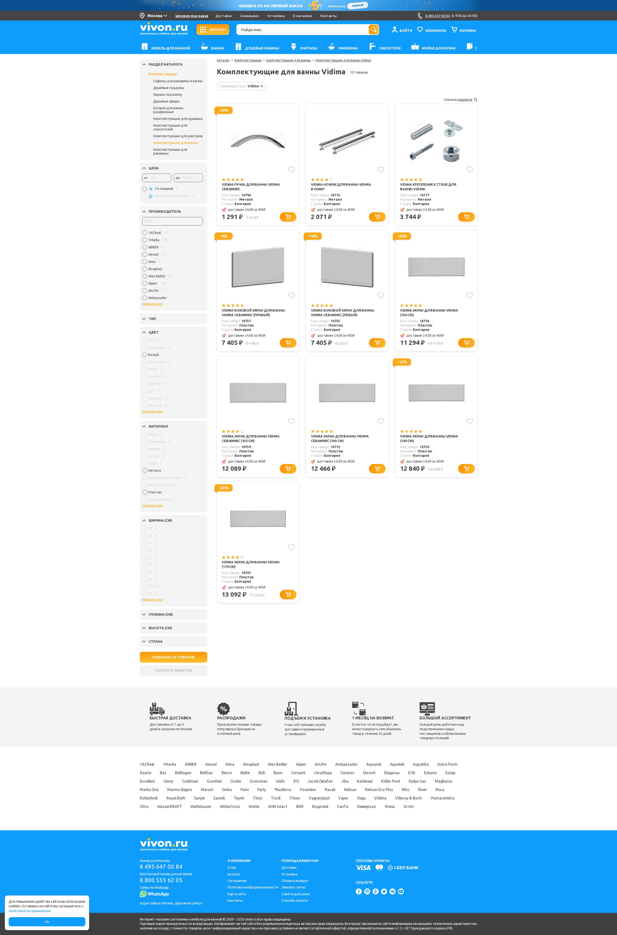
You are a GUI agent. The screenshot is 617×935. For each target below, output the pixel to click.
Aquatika (421, 764)
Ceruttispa (323, 773)
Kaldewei (364, 781)
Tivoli (276, 798)
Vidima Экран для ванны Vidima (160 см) (429, 438)
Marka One (149, 789)
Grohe (235, 781)
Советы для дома (296, 894)
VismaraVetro (442, 798)
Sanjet (199, 798)
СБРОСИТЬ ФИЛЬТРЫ (173, 670)
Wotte (253, 806)
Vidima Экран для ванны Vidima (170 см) (251, 564)
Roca (440, 789)
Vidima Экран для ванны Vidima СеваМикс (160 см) (340, 438)
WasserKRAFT (169, 806)
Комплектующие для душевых (178, 119)
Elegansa (392, 773)
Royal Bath (176, 798)
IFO (296, 781)
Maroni (207, 789)
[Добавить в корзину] (288, 217)
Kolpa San (417, 781)
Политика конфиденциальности (253, 887)
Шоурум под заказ (191, 16)
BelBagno (183, 773)
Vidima (380, 798)
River (422, 789)
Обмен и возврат (295, 881)
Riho (406, 789)
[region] (172, 266)
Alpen (301, 764)
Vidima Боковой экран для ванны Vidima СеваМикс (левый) (342, 312)
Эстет (408, 806)
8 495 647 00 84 (161, 866)
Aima (230, 764)
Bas (163, 773)
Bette (245, 773)
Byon (278, 773)
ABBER (191, 764)
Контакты (329, 16)
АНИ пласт (278, 806)
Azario (145, 773)
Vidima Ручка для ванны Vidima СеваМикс (251, 187)
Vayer (343, 798)
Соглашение (237, 881)
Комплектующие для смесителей (170, 127)
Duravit (369, 773)
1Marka (169, 764)
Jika (345, 781)
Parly (261, 789)
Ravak (330, 789)
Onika (227, 789)
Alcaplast (251, 764)
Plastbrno (283, 789)
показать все (152, 304)
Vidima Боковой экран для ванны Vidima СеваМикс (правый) (253, 312)
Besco (226, 773)
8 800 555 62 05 (161, 880)
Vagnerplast (319, 798)
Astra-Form (447, 764)
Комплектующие (162, 74)
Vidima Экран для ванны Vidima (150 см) (429, 312)
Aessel (210, 764)
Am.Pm (321, 764)
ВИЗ (299, 806)
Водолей (320, 806)
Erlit (411, 773)
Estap (450, 773)
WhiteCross (230, 806)
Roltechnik (149, 798)
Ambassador (346, 764)
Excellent (147, 781)
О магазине (302, 16)
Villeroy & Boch (408, 798)
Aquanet (373, 764)
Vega (361, 798)
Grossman (259, 781)
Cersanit (298, 773)
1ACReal (147, 764)
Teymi (239, 798)
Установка (276, 16)
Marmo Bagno (179, 789)
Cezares (347, 773)
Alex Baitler (277, 764)
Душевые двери (166, 101)
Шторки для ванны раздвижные (168, 110)
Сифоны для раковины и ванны (178, 81)
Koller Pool (390, 781)
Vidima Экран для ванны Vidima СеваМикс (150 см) (251, 438)
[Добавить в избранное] (291, 170)
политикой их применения (30, 911)
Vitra (144, 806)
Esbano (430, 773)
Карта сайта (237, 894)
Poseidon (308, 789)
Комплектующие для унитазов (178, 136)
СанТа (342, 806)
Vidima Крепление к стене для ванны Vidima (428, 187)
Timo (257, 798)
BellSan (206, 773)
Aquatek (397, 764)
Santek (219, 798)
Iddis (280, 781)
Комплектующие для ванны (175, 143)
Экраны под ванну (167, 94)
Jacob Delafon (320, 781)
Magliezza (443, 781)
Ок (47, 922)
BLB (261, 773)
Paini (245, 789)
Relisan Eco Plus (379, 789)
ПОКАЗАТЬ (174, 657)
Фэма (390, 806)
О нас (232, 867)
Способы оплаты (295, 900)
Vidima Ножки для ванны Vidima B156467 (341, 187)
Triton (294, 798)
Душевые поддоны (168, 88)
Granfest (214, 781)
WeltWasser (200, 806)
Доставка (223, 16)
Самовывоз (249, 16)
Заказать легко (293, 887)
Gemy (169, 781)
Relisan (350, 789)
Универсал (366, 806)
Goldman (190, 781)
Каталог (223, 60)
